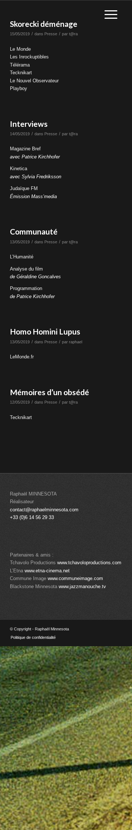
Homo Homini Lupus (45, 331)
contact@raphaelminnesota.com (44, 509)
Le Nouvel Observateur (34, 80)
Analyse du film (26, 269)
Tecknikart (21, 72)
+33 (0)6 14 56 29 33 (32, 517)
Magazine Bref (25, 148)
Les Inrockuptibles (29, 57)
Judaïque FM (24, 188)
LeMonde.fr (22, 356)
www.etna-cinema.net (47, 570)
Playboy (18, 88)
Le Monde (20, 49)
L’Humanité (21, 257)
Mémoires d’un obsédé (49, 392)
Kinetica (18, 168)
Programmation (26, 288)
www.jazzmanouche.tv (82, 586)
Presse (50, 34)
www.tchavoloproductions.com (89, 562)
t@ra (73, 34)
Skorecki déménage (43, 23)
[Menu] (111, 14)
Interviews (29, 123)
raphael (75, 342)
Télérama (20, 65)
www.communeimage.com (75, 578)
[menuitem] (31, 637)
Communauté (34, 231)
